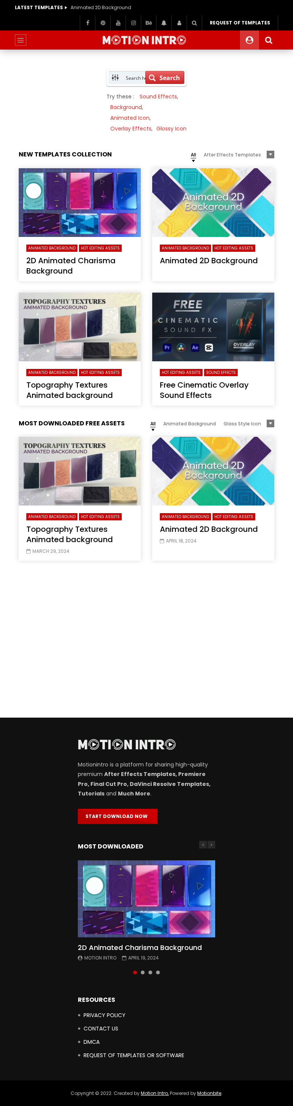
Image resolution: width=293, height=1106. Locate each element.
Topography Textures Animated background (69, 390)
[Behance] (148, 23)
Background (126, 107)
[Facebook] (87, 23)
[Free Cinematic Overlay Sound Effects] (213, 327)
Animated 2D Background (101, 7)
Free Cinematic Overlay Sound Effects (204, 390)
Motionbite (209, 1093)
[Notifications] (163, 23)
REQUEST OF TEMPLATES (240, 22)
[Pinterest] (102, 23)
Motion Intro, (155, 1093)
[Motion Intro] (146, 40)
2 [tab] (143, 972)
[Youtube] (118, 23)
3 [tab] (150, 972)
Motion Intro (100, 958)
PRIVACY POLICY (105, 1015)
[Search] (194, 23)
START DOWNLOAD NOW (117, 816)
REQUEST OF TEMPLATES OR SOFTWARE (134, 1055)
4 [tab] (158, 972)
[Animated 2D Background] (213, 202)
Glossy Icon (171, 128)
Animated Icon (130, 118)
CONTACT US (101, 1028)
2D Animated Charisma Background (71, 265)
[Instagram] (133, 23)
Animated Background (52, 248)
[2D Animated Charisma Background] (80, 202)
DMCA (92, 1042)
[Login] (179, 23)
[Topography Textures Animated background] (80, 327)
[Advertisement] (146, 641)
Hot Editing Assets (100, 248)
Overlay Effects (130, 128)
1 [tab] (135, 972)
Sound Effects (158, 96)
